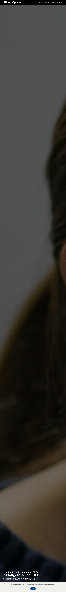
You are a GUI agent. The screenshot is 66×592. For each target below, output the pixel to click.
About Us (41, 2)
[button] (48, 2)
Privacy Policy (42, 585)
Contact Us (59, 2)
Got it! (33, 588)
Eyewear (54, 2)
